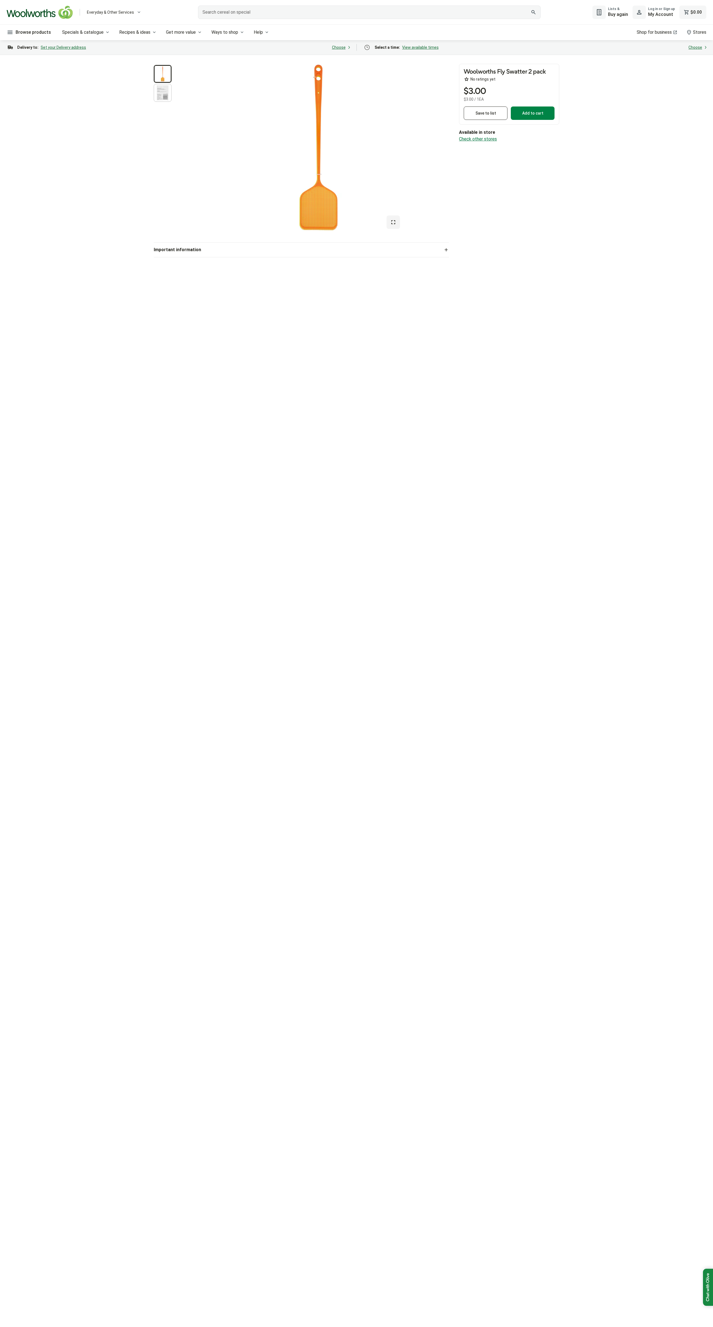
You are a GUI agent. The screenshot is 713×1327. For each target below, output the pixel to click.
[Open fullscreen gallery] (393, 222)
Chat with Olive (708, 1287)
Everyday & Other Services (110, 12)
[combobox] (369, 12)
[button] (162, 73)
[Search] (533, 12)
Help (258, 32)
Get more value (181, 32)
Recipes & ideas (134, 32)
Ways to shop (224, 32)
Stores (699, 32)
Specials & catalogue (83, 32)
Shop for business (654, 32)
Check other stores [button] (478, 139)
